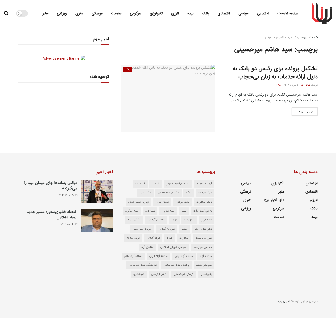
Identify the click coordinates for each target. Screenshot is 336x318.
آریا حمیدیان (204, 184)
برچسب (302, 37)
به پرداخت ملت (202, 211)
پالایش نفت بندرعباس (176, 265)
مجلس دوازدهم (202, 247)
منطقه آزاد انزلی (158, 256)
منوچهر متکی (204, 265)
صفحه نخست (287, 13)
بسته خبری (162, 202)
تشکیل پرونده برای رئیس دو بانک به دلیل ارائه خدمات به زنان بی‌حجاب (275, 72)
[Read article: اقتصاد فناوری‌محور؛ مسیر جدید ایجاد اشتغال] (97, 220)
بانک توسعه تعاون (168, 193)
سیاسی (243, 13)
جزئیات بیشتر (302, 110)
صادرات (183, 238)
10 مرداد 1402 (292, 85)
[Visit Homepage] (322, 13)
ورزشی (62, 13)
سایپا (185, 229)
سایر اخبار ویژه (274, 200)
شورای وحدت (204, 238)
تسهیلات (189, 220)
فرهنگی (97, 13)
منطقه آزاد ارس (184, 256)
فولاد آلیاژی (153, 238)
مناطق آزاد (147, 247)
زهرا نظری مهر (203, 229)
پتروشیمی (206, 274)
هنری (79, 13)
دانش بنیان (134, 220)
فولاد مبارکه (133, 238)
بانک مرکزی (182, 202)
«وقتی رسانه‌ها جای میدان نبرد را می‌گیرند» (50, 186)
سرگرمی (135, 13)
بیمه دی (150, 211)
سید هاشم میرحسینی (279, 37)
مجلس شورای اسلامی (173, 247)
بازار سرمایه (205, 193)
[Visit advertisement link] (63, 58)
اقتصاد (156, 184)
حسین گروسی (156, 220)
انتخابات (140, 184)
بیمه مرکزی (131, 211)
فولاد (169, 238)
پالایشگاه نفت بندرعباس (143, 265)
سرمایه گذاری (167, 229)
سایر (46, 13)
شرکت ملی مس (142, 229)
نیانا (308, 85)
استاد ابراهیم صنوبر (178, 184)
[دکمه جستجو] (6, 13)
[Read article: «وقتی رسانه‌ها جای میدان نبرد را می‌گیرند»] (97, 191)
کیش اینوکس (159, 274)
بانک (205, 13)
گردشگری (138, 274)
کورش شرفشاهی (183, 274)
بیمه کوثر (206, 220)
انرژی (175, 13)
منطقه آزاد (206, 256)
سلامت (116, 13)
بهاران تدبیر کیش (138, 202)
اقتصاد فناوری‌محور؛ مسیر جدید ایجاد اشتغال (52, 214)
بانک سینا (145, 193)
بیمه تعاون (168, 211)
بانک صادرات (204, 202)
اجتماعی (263, 13)
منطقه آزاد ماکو (133, 256)
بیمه (190, 13)
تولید (174, 220)
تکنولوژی (156, 13)
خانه (315, 37)
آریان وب (284, 301)
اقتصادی (224, 13)
